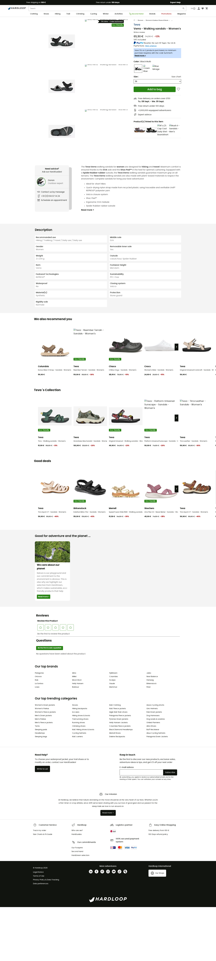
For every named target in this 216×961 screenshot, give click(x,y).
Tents (37, 726)
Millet (74, 676)
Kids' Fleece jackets (117, 708)
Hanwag (150, 680)
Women (140, 20)
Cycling (93, 14)
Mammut (113, 687)
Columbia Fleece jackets (119, 726)
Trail (68, 14)
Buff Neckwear (152, 730)
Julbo (148, 673)
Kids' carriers (77, 737)
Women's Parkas (42, 708)
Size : (136, 77)
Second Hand (137, 14)
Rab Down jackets (154, 712)
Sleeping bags (41, 737)
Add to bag (154, 89)
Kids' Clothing (115, 705)
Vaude (112, 683)
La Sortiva (39, 683)
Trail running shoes (80, 719)
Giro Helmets (152, 708)
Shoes (46, 14)
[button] (62, 41)
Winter (106, 14)
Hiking (57, 14)
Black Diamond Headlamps (121, 730)
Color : (142, 62)
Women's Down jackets (45, 705)
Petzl (148, 687)
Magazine (181, 14)
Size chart (176, 77)
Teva (137, 24)
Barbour (75, 687)
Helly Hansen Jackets (118, 723)
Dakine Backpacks (117, 737)
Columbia (113, 676)
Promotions (166, 14)
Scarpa (112, 680)
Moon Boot (77, 680)
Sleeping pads (41, 730)
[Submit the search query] (183, 9)
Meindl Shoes (115, 733)
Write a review (139, 32)
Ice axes (75, 712)
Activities (119, 14)
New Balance (152, 676)
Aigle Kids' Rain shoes (118, 712)
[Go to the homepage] (136, 20)
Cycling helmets (79, 733)
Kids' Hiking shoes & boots (83, 730)
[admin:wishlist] (178, 89)
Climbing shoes (78, 726)
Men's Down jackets (43, 715)
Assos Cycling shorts (155, 705)
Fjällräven (113, 673)
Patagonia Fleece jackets (120, 715)
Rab (36, 680)
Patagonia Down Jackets (157, 737)
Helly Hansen (77, 683)
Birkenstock (151, 683)
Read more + (140, 56)
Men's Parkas (40, 719)
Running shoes (78, 723)
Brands (152, 14)
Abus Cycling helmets (155, 733)
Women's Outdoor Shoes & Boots (157, 20)
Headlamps (40, 733)
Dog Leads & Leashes (155, 719)
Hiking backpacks (79, 708)
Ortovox (38, 676)
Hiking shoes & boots (81, 715)
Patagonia (39, 673)
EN (192, 8)
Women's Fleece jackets (45, 712)
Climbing (80, 14)
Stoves (75, 705)
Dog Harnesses (153, 715)
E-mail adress (127, 767)
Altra (74, 673)
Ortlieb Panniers (153, 723)
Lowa (37, 687)
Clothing (34, 14)
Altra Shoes (151, 726)
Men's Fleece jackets (44, 723)
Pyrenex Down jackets (118, 719)
